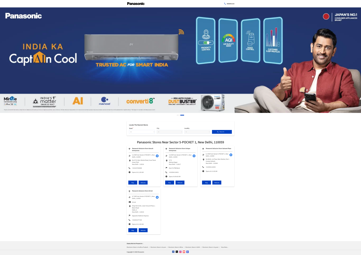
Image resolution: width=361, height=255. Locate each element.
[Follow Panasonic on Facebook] (173, 252)
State (131, 128)
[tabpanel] (180, 60)
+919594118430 (211, 167)
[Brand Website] (187, 252)
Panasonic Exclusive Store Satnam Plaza (218, 148)
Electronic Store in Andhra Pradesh (137, 247)
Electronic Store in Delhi (192, 247)
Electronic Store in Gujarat (210, 247)
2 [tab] (182, 115)
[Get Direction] (157, 155)
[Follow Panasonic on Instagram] (180, 252)
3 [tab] (183, 115)
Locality (186, 128)
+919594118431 (174, 172)
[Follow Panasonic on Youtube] (184, 252)
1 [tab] (177, 115)
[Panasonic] (136, 3)
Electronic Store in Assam (158, 247)
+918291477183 (137, 220)
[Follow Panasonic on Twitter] (177, 252)
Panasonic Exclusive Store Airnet (142, 191)
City (158, 128)
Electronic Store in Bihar (175, 247)
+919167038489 (137, 168)
